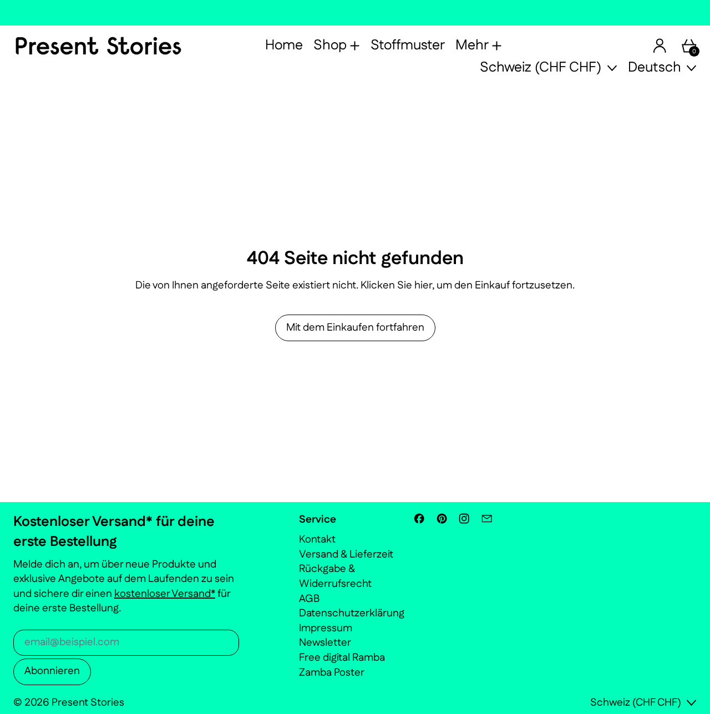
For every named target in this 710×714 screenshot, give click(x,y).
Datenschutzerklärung (351, 613)
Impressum (325, 628)
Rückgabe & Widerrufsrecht (335, 576)
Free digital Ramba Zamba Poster (342, 665)
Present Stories (88, 702)
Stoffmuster (408, 45)
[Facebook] (419, 518)
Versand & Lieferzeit (346, 554)
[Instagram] (464, 518)
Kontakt (317, 539)
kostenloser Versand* (164, 593)
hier (423, 285)
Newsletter (325, 642)
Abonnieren (52, 671)
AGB (309, 598)
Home (284, 45)
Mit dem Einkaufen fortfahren (355, 327)
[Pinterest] (442, 518)
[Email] (487, 518)
